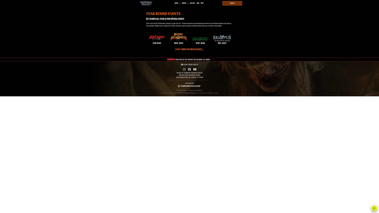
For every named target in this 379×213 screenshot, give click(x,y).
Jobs (198, 3)
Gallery (192, 3)
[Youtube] (195, 69)
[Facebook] (189, 69)
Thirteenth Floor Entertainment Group (184, 93)
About (176, 3)
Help (202, 3)
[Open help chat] (374, 208)
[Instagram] (184, 69)
